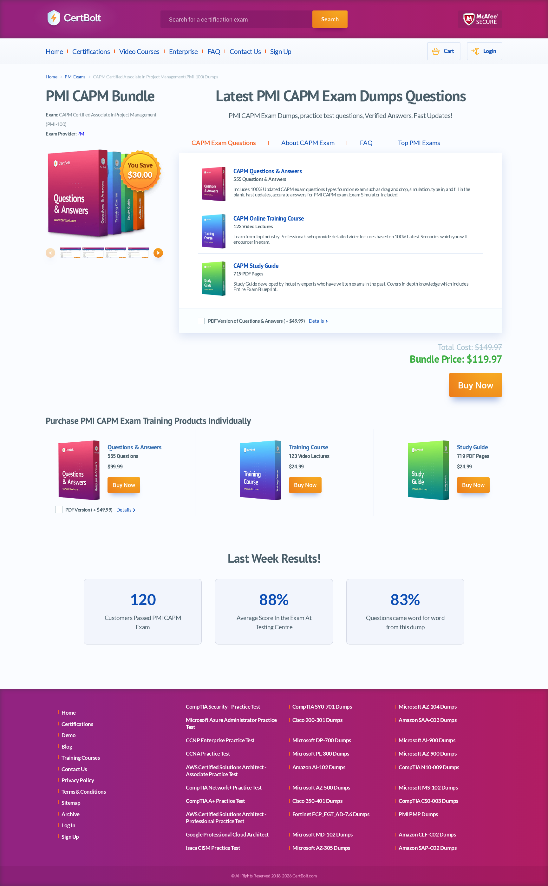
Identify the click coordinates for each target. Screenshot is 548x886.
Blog (67, 746)
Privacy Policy (78, 780)
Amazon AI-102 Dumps (318, 767)
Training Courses (81, 757)
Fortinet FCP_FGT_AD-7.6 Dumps (330, 814)
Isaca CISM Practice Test (213, 847)
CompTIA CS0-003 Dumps (428, 800)
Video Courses (139, 51)
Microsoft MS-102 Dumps (428, 787)
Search (330, 19)
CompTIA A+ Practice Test (215, 800)
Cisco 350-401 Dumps (317, 800)
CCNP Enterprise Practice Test (220, 740)
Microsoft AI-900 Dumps (427, 740)
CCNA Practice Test (208, 753)
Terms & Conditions (84, 791)
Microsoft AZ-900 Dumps (427, 753)
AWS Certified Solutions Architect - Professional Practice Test (226, 817)
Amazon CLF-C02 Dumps (427, 834)
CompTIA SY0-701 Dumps (322, 706)
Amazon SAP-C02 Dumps (427, 847)
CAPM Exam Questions (224, 142)
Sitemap (71, 802)
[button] (50, 253)
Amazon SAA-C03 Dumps (427, 720)
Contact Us (245, 51)
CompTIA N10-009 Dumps (429, 767)
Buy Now (475, 385)
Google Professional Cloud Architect (227, 834)
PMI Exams (75, 76)
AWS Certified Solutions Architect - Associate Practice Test (226, 770)
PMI (81, 133)
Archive (71, 814)
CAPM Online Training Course (268, 218)
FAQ (213, 51)
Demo (68, 735)
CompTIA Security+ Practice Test (223, 706)
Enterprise (183, 51)
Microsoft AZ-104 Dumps (427, 706)
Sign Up (280, 51)
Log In (68, 825)
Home (54, 51)
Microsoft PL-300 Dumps (320, 753)
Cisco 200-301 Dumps (317, 720)
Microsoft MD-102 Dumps (322, 834)
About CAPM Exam (308, 142)
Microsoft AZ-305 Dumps (321, 847)
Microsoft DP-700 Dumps (321, 740)
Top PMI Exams (419, 142)
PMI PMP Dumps (418, 814)
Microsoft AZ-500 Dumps (321, 787)
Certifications (91, 51)
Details (316, 321)
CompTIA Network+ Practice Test (224, 787)
